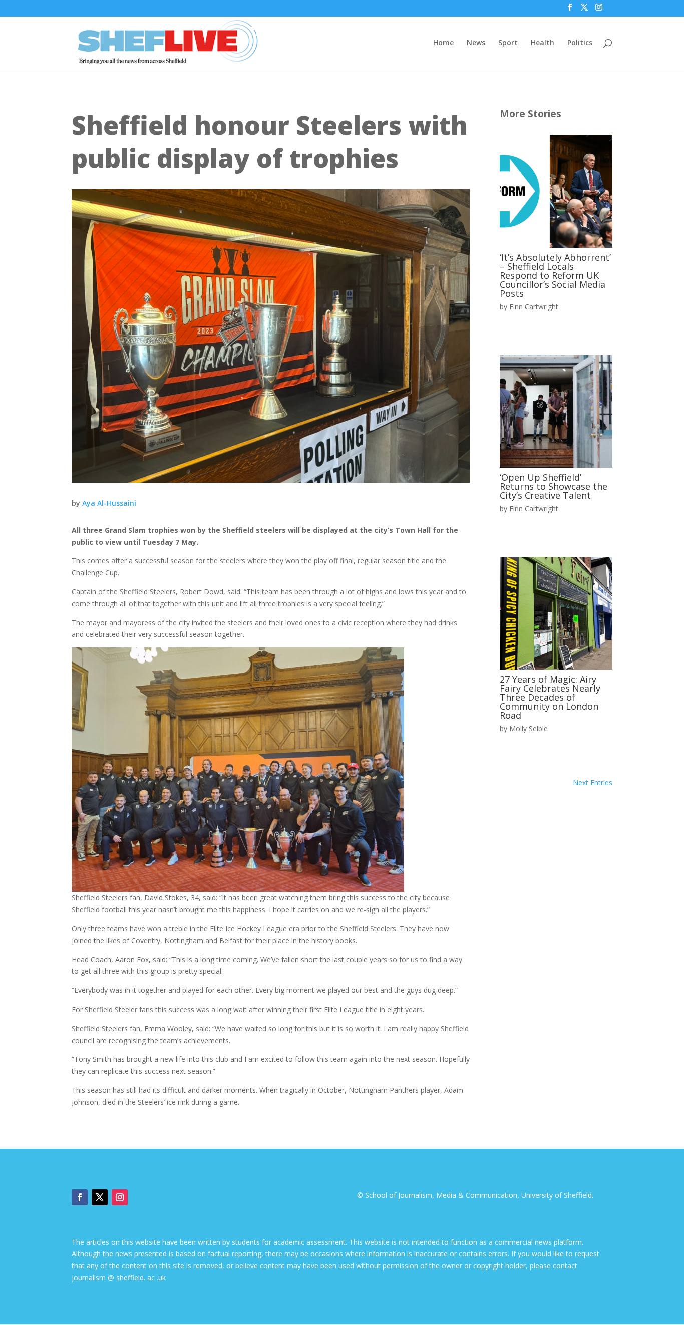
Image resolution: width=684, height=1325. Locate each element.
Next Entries (592, 782)
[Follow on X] (100, 1197)
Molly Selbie (528, 728)
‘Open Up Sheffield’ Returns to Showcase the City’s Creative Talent (553, 486)
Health (542, 43)
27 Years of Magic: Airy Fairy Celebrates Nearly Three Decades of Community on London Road (550, 697)
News (476, 43)
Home (443, 43)
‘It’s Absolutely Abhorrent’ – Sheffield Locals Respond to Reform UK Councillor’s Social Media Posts (555, 275)
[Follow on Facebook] (80, 1197)
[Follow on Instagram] (120, 1197)
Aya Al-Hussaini (109, 503)
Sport (508, 43)
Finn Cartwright (533, 306)
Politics (579, 43)
